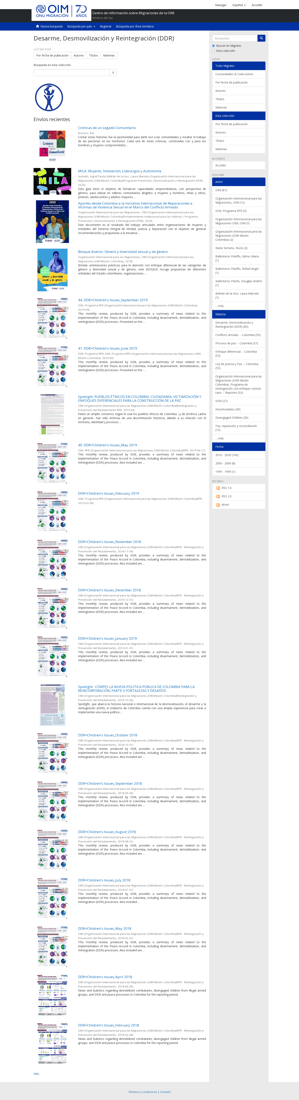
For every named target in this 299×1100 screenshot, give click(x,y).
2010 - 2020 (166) (227, 455)
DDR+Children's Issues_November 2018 (109, 541)
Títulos (93, 55)
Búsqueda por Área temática (135, 26)
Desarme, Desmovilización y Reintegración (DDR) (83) (234, 324)
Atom (225, 504)
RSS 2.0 (226, 496)
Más (36, 1074)
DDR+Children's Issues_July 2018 (104, 880)
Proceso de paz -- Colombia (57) (236, 343)
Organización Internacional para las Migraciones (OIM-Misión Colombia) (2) (238, 236)
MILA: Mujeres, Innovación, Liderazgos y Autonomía (119, 171)
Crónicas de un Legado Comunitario (107, 127)
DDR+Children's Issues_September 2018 (110, 783)
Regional (105, 26)
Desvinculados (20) (227, 409)
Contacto (165, 1092)
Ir (113, 72)
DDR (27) (221, 401)
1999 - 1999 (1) (225, 472)
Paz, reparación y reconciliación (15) (236, 428)
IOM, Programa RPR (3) (231, 211)
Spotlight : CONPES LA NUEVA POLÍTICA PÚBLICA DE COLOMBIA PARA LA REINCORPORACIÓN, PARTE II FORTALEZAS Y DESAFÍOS (136, 688)
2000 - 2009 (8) (225, 463)
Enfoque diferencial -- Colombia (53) (236, 354)
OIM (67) (221, 190)
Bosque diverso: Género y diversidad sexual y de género (123, 251)
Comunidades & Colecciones (234, 74)
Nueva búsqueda (51, 26)
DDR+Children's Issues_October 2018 (107, 735)
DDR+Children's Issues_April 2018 (105, 976)
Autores (79, 55)
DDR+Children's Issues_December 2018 (109, 590)
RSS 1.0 (226, 488)
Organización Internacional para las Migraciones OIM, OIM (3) (238, 221)
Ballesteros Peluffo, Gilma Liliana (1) (237, 258)
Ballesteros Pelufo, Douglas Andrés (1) (238, 283)
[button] (239, 5)
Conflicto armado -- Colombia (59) (238, 335)
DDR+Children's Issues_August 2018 (107, 831)
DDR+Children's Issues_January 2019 (107, 638)
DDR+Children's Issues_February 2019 (108, 493)
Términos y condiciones (142, 1092)
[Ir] (261, 38)
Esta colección (225, 51)
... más (219, 306)
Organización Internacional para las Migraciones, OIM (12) (238, 200)
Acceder (220, 165)
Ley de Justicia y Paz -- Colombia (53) (236, 366)
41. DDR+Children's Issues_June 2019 (107, 348)
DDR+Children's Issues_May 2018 (104, 928)
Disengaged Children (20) (231, 417)
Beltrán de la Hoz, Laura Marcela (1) (237, 295)
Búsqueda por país (80, 26)
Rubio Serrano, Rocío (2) (231, 248)
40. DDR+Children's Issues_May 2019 (107, 445)
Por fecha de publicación (52, 55)
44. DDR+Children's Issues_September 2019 (113, 300)
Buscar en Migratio (228, 46)
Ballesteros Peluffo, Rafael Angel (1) (237, 271)
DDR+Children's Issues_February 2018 (108, 1025)
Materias (109, 55)
